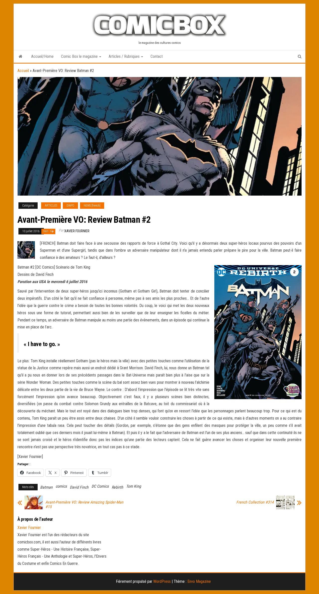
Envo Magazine (199, 581)
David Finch (79, 487)
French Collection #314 (255, 502)
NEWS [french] (92, 205)
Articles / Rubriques (125, 56)
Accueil (23, 70)
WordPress (162, 581)
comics (61, 486)
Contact (157, 56)
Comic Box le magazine (80, 56)
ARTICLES (51, 205)
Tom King (133, 486)
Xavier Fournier (76, 231)
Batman (46, 487)
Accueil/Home (42, 56)
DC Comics (100, 486)
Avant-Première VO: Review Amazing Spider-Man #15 (84, 504)
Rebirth (117, 487)
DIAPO (70, 205)
